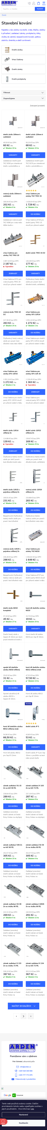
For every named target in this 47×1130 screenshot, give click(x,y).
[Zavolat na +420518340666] (29, 3)
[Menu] (44, 3)
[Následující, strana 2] (23, 1016)
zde (32, 1109)
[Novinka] (35, 713)
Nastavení (23, 1114)
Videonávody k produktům (25, 1079)
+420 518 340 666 (25, 1071)
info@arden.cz (25, 1067)
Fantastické (18, 1095)
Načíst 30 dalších (21, 1006)
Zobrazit (13, 155)
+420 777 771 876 (25, 1075)
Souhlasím (23, 1123)
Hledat (40, 9)
